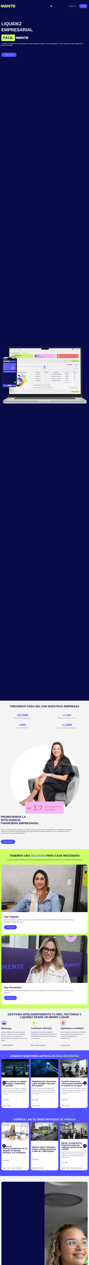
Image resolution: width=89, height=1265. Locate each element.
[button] (51, 6)
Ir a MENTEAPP (7, 1045)
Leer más (6, 1099)
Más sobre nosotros (38, 1045)
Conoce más (65, 1045)
